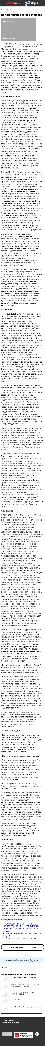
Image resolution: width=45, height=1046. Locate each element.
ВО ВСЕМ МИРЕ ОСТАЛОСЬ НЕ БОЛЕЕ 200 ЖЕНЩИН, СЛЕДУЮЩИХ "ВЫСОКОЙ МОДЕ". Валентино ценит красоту (21, 927)
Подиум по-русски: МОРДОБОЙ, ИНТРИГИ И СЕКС (23, 993)
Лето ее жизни (16, 999)
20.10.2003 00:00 (7, 9)
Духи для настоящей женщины (21, 938)
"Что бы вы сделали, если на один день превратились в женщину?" (25, 985)
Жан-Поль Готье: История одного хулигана (26, 1007)
